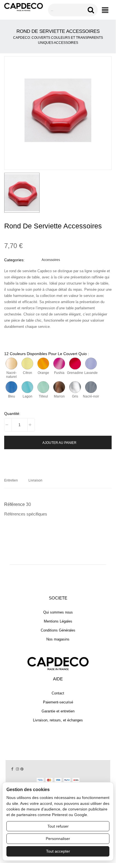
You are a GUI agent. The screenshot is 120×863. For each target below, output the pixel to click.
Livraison (35, 480)
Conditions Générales (58, 630)
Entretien (11, 480)
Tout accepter (58, 851)
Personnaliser (58, 838)
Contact (58, 693)
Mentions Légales (58, 621)
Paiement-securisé (58, 702)
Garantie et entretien (58, 711)
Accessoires (51, 260)
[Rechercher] (91, 9)
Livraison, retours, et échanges (58, 720)
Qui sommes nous (58, 612)
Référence (14, 504)
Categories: (14, 260)
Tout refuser (58, 826)
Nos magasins (57, 639)
